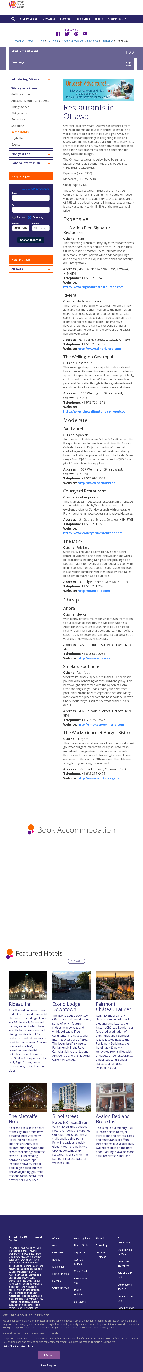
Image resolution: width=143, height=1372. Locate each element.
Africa (55, 1238)
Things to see (20, 107)
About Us (101, 1238)
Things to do (19, 113)
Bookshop (102, 1245)
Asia (54, 1245)
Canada (92, 41)
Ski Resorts (80, 1301)
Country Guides (28, 18)
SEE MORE (76, 961)
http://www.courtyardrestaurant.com (92, 533)
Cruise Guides (81, 1271)
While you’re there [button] (24, 88)
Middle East (58, 1266)
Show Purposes (49, 1365)
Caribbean (58, 1252)
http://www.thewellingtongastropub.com (95, 411)
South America (60, 1288)
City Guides (48, 18)
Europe (56, 1259)
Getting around (21, 94)
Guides (53, 41)
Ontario (107, 41)
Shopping (17, 126)
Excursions (18, 119)
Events (15, 144)
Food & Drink (83, 18)
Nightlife (17, 138)
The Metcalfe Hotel (23, 1119)
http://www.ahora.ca (94, 658)
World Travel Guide (29, 41)
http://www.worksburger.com (101, 778)
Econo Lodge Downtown (66, 1006)
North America (72, 41)
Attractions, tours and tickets (30, 101)
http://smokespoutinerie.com (101, 724)
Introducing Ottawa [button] (25, 79)
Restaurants (20, 132)
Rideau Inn (20, 1004)
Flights (99, 18)
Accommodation (117, 18)
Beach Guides (82, 1245)
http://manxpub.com (94, 591)
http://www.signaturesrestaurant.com (93, 287)
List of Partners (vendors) (18, 1346)
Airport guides (82, 1238)
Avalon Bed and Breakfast (113, 1119)
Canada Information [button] (25, 163)
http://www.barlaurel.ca (96, 483)
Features (65, 18)
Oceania (57, 1281)
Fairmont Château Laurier (113, 1006)
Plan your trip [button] (20, 154)
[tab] (31, 79)
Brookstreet (65, 1116)
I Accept (48, 1355)
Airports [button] (17, 269)
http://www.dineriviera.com (99, 348)
